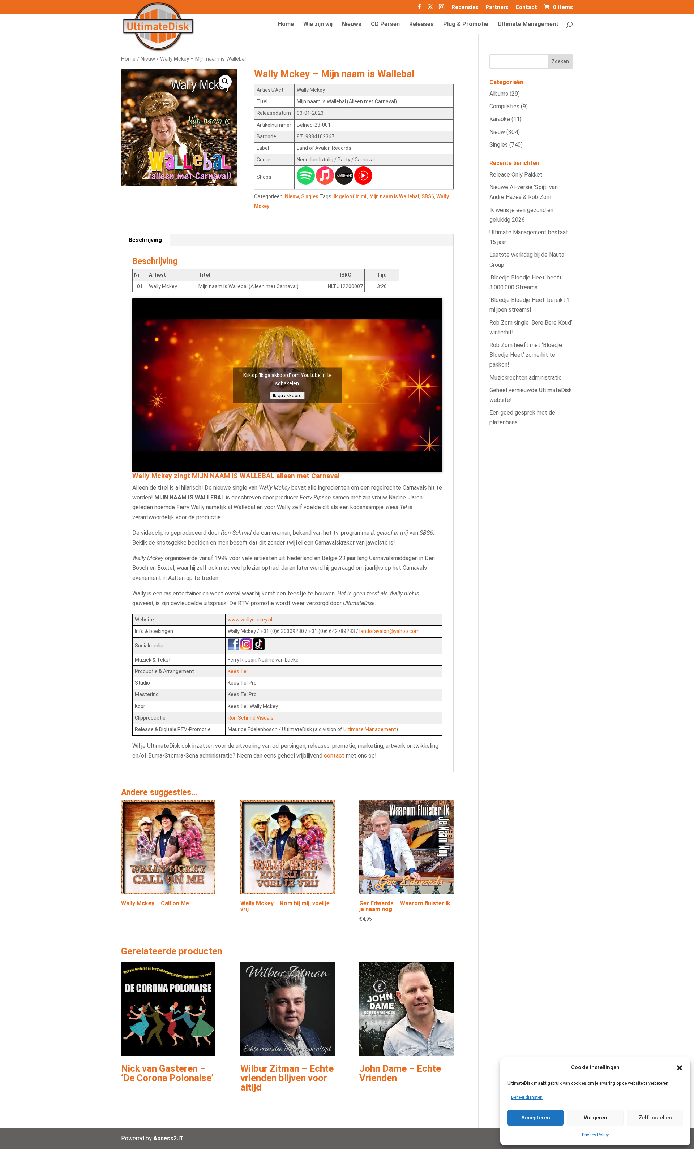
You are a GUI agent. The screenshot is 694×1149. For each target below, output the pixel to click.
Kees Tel (238, 671)
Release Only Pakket (516, 174)
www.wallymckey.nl (250, 620)
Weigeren (595, 1117)
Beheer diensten (527, 1097)
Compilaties (504, 106)
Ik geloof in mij (350, 196)
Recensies (465, 7)
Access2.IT (168, 1138)
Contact (526, 7)
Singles (309, 196)
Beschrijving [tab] (145, 240)
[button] (679, 1067)
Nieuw (148, 59)
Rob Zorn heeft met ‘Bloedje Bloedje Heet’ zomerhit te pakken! (525, 355)
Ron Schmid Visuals (251, 718)
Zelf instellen (655, 1117)
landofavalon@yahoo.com (389, 631)
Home (128, 59)
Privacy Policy (595, 1134)
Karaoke (499, 119)
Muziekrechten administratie (525, 377)
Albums (498, 93)
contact (334, 755)
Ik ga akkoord (287, 395)
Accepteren (535, 1117)
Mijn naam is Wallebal (394, 196)
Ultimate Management (369, 729)
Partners (497, 7)
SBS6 (427, 196)
